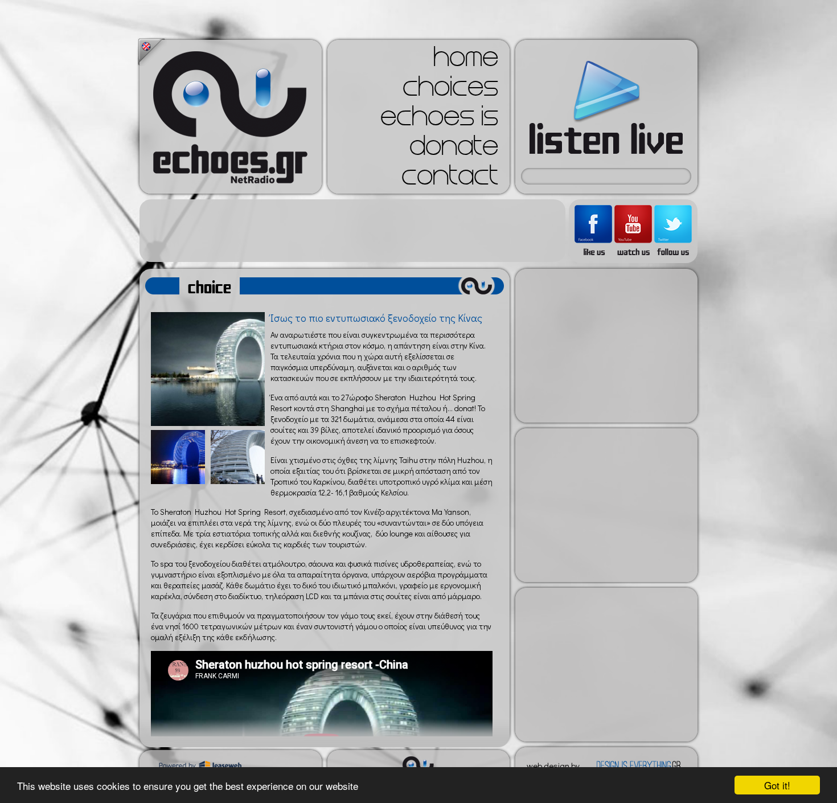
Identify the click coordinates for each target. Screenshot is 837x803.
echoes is (439, 119)
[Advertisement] (352, 230)
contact (449, 179)
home (465, 60)
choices (450, 90)
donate (453, 149)
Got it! (777, 785)
